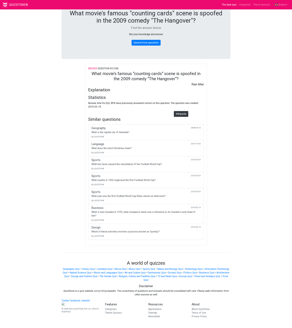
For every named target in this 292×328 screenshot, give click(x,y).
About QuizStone (201, 309)
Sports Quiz (149, 269)
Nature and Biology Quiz (170, 269)
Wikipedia (181, 113)
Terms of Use (199, 312)
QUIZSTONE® (18, 5)
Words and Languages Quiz (108, 272)
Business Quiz (207, 272)
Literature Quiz (105, 269)
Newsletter (154, 316)
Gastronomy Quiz (157, 272)
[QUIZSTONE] (5, 4)
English (282, 4)
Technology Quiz (193, 269)
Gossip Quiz (185, 276)
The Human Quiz (108, 276)
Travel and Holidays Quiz (207, 276)
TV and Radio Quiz (167, 276)
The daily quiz (230, 4)
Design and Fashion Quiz (84, 276)
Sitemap (152, 312)
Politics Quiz (190, 272)
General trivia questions (146, 42)
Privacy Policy (199, 316)
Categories (245, 4)
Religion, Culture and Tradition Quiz (137, 276)
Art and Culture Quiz (135, 272)
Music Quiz (135, 269)
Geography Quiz (71, 269)
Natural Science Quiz (81, 272)
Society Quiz (174, 272)
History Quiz (88, 269)
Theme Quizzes (261, 4)
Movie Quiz (121, 269)
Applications (155, 309)
